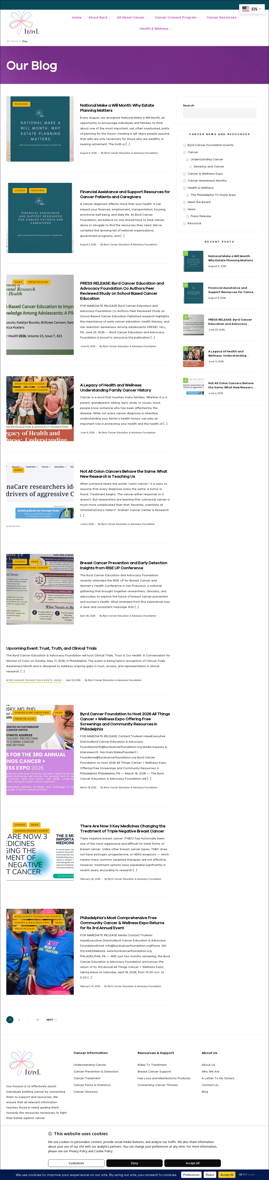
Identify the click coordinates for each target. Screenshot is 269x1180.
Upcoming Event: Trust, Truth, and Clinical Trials (51, 648)
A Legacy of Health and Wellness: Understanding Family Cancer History (115, 387)
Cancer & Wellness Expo (32, 712)
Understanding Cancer (31, 390)
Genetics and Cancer (30, 384)
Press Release (38, 282)
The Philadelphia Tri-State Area (213, 194)
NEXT (50, 1019)
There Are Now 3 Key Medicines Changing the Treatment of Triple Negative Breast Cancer (122, 828)
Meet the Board (199, 202)
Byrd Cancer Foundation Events (29, 680)
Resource (21, 104)
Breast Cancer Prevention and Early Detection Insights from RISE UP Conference (123, 565)
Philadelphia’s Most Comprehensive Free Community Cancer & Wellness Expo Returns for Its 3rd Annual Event (122, 922)
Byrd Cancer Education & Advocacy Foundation (131, 153)
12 (37, 1019)
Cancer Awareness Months (207, 180)
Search (188, 105)
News (18, 282)
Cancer (20, 190)
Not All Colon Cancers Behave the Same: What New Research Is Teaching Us (123, 474)
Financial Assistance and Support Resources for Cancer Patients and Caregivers (125, 194)
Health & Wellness (201, 187)
